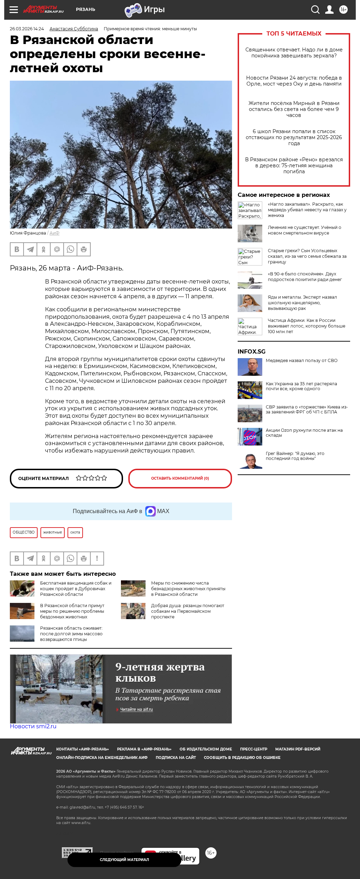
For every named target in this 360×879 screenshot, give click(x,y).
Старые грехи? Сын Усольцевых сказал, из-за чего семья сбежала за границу (307, 256)
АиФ (54, 233)
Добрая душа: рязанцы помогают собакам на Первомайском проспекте (187, 611)
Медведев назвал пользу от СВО (302, 360)
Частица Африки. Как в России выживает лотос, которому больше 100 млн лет (306, 326)
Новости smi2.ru (33, 726)
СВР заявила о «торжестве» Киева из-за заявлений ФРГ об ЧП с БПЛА (307, 409)
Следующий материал (124, 860)
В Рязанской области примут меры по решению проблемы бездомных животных (72, 611)
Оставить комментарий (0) (180, 478)
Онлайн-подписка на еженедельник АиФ (102, 757)
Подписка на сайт (176, 757)
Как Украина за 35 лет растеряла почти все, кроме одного (301, 386)
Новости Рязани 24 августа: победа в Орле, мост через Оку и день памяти (294, 81)
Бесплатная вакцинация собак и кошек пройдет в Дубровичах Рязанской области (75, 588)
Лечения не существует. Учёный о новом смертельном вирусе (304, 230)
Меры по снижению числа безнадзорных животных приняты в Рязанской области (188, 588)
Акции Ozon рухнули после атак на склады (304, 433)
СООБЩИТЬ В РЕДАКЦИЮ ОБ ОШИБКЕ (242, 757)
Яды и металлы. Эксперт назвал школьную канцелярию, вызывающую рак (302, 302)
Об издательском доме (206, 749)
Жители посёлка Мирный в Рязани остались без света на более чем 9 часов (294, 109)
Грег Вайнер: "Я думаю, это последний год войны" (295, 456)
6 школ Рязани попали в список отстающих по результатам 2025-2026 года (294, 137)
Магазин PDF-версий (297, 749)
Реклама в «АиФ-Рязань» (144, 749)
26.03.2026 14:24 (27, 28)
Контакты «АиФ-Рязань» (82, 749)
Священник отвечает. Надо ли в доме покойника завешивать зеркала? (294, 53)
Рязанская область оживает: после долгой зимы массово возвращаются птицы (71, 633)
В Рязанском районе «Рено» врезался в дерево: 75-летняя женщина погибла (294, 166)
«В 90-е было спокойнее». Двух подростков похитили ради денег (305, 276)
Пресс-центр (253, 749)
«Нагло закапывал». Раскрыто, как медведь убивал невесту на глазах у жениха (307, 209)
